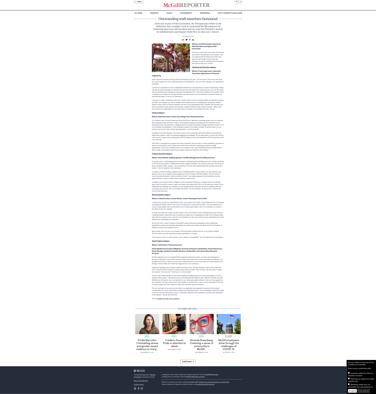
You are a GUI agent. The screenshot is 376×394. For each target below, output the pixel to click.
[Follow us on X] (135, 388)
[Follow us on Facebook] (138, 389)
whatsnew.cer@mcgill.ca (205, 384)
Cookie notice (139, 384)
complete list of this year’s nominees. (168, 298)
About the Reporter (141, 381)
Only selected (364, 391)
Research (154, 13)
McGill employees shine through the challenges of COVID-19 (228, 345)
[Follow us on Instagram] (142, 389)
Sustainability (186, 13)
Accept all (352, 391)
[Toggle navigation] (211, 5)
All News (138, 13)
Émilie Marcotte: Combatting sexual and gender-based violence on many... (147, 345)
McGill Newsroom (211, 374)
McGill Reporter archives (196, 377)
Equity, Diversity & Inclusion (230, 13)
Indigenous (205, 13)
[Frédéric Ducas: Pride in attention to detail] (174, 324)
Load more (187, 361)
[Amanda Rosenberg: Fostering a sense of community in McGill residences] (202, 324)
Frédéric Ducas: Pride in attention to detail (174, 343)
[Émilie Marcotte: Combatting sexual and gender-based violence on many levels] (147, 324)
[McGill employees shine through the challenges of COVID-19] (229, 324)
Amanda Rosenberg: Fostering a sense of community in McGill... (201, 345)
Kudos (169, 13)
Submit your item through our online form (214, 382)
